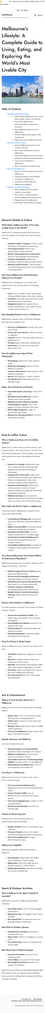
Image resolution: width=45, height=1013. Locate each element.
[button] (38, 15)
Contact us (26, 999)
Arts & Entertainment (16, 169)
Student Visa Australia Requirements (26, 1001)
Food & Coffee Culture (17, 142)
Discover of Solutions (34, 1005)
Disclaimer (37, 999)
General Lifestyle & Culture (18, 114)
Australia (7, 14)
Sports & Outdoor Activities (19, 187)
